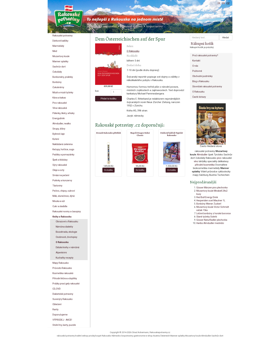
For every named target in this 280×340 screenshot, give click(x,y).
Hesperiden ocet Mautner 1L (210, 200)
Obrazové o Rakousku (67, 221)
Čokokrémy (58, 87)
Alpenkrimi (61, 252)
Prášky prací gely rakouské (66, 283)
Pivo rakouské (59, 103)
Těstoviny (57, 185)
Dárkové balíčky (60, 40)
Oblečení (56, 304)
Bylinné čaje (58, 134)
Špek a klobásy (60, 159)
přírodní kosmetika (205, 164)
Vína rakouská (59, 108)
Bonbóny (57, 82)
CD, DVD (56, 288)
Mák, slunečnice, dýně (63, 196)
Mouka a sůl (58, 201)
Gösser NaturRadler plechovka (211, 220)
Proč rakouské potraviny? (205, 55)
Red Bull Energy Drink (207, 197)
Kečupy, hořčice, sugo (63, 149)
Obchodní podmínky (202, 76)
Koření (55, 139)
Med (54, 51)
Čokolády (57, 71)
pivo (219, 158)
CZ (228, 3)
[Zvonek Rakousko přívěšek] (108, 153)
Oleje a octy (58, 170)
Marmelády (58, 46)
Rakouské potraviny (62, 35)
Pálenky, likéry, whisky (63, 113)
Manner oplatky (60, 61)
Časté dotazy (199, 97)
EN (223, 3)
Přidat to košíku (108, 98)
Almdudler (202, 154)
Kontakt (196, 60)
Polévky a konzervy (62, 180)
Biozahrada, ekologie (66, 232)
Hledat (225, 37)
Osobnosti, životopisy (66, 237)
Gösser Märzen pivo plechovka (212, 187)
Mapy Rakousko (60, 263)
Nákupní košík (202, 43)
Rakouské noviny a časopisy (66, 211)
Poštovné (197, 71)
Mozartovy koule (61, 56)
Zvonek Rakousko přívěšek (108, 132)
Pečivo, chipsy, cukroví (63, 190)
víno (196, 161)
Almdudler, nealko (61, 123)
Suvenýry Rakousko (62, 299)
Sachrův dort (59, 66)
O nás (195, 66)
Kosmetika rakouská (62, 273)
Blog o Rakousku (200, 81)
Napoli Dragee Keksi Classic (140, 133)
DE (219, 3)
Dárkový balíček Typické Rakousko (171, 133)
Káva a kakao (59, 97)
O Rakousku (62, 242)
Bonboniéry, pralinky (62, 77)
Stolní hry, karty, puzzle (64, 325)
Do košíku (108, 170)
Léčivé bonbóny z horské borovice (213, 213)
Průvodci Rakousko (62, 268)
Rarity (55, 309)
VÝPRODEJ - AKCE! (62, 319)
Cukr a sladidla (59, 206)
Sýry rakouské (59, 165)
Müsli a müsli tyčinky (62, 92)
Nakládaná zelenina (62, 144)
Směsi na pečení (60, 175)
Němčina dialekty (64, 226)
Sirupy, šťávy (58, 128)
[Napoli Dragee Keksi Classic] (140, 153)
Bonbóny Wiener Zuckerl (208, 203)
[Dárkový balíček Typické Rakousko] (171, 153)
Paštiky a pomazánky (63, 154)
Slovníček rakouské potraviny (207, 86)
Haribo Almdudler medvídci (210, 223)
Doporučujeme (60, 314)
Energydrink (58, 118)
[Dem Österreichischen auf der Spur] (108, 64)
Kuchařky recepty (64, 257)
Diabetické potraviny (62, 294)
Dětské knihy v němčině (67, 247)
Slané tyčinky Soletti (206, 216)
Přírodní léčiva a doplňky (64, 278)
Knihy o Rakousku (61, 216)
